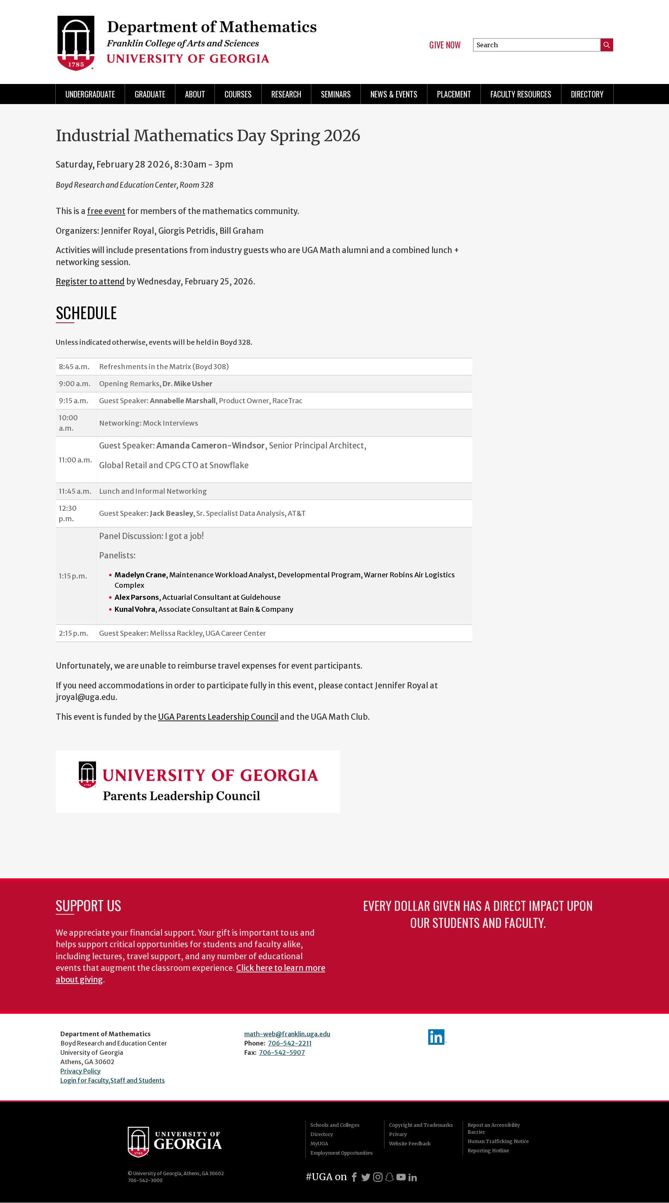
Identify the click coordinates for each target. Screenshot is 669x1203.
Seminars (336, 94)
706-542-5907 (282, 1052)
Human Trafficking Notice (498, 1141)
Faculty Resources (521, 94)
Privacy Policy (80, 1071)
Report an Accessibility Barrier (494, 1128)
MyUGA (319, 1144)
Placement (454, 94)
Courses (238, 94)
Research (286, 94)
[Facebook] (354, 1177)
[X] (366, 1177)
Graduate (150, 94)
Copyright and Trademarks (421, 1125)
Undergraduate (90, 94)
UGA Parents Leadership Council (218, 717)
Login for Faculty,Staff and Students (112, 1080)
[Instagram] (378, 1177)
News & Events (394, 94)
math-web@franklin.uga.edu (287, 1034)
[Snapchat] (389, 1177)
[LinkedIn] (412, 1177)
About (195, 94)
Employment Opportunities (341, 1153)
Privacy (398, 1134)
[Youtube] (401, 1177)
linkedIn (437, 1037)
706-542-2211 (290, 1043)
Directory (587, 94)
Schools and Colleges (335, 1125)
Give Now (445, 44)
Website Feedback (410, 1144)
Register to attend (90, 282)
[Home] (191, 38)
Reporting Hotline (488, 1150)
